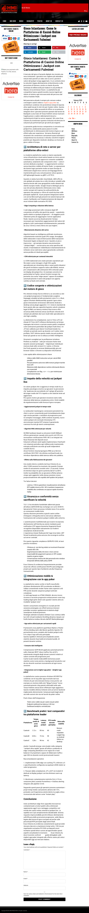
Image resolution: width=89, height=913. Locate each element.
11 (74, 109)
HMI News (13, 21)
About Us (49, 21)
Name (26, 871)
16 (68, 111)
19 (77, 111)
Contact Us (59, 21)
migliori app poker (50, 103)
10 (71, 109)
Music (21, 21)
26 (77, 113)
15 (85, 109)
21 (82, 111)
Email (26, 878)
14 (82, 109)
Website (26, 885)
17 (71, 111)
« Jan (69, 118)
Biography (30, 21)
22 (85, 111)
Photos (39, 21)
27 (80, 113)
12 (77, 109)
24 (71, 113)
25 (74, 113)
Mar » (74, 118)
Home (4, 21)
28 (83, 113)
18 (74, 111)
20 (80, 111)
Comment (27, 850)
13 (80, 109)
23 (69, 113)
